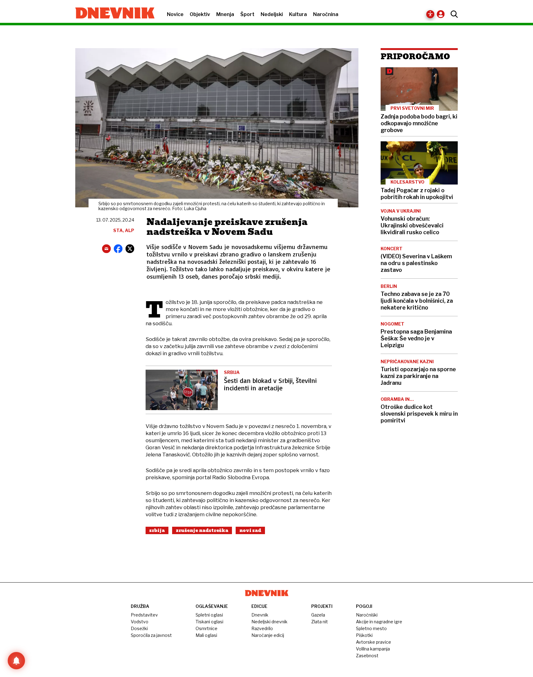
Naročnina (325, 14)
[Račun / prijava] (442, 14)
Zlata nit (319, 621)
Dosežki (139, 628)
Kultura (298, 14)
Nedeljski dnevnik (269, 621)
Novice (175, 14)
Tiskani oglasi (209, 621)
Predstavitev (144, 614)
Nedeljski (272, 14)
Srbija (157, 530)
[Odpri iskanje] (453, 14)
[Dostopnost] (430, 14)
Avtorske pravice (373, 642)
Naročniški (367, 614)
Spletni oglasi (209, 614)
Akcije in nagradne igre (379, 621)
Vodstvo (139, 621)
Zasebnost (367, 655)
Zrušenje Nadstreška (202, 530)
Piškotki (364, 635)
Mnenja (225, 14)
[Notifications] (16, 660)
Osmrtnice (206, 628)
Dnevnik (259, 614)
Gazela (318, 614)
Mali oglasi (206, 635)
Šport (247, 14)
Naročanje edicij (267, 635)
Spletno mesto (371, 628)
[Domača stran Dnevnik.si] (112, 13)
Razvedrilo (262, 628)
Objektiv (200, 14)
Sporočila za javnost (151, 635)
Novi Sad (250, 530)
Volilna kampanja (373, 648)
